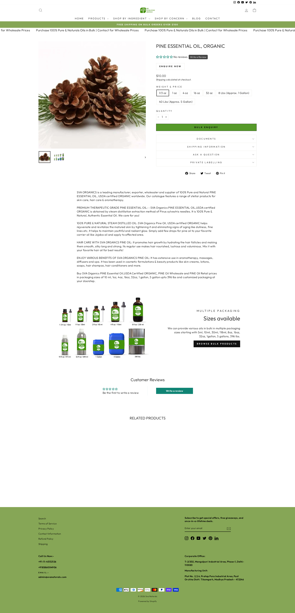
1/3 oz (162, 93)
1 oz (174, 93)
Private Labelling (206, 162)
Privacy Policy (46, 528)
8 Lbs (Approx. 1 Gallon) (233, 93)
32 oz (209, 93)
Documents (206, 138)
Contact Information (49, 533)
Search (42, 518)
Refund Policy (45, 538)
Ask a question (206, 154)
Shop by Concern (170, 18)
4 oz (185, 93)
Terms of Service (47, 523)
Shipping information (206, 146)
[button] (164, 57)
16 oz (197, 93)
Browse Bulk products (217, 343)
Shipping (160, 79)
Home (79, 18)
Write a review (174, 390)
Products (97, 18)
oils (201, 328)
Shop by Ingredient (130, 18)
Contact (212, 18)
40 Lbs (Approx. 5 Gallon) (176, 101)
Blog (196, 18)
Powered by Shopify (147, 601)
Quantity (164, 111)
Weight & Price (169, 86)
